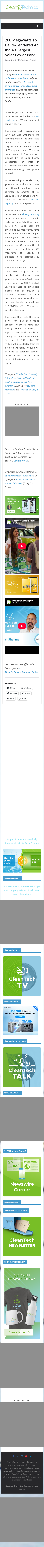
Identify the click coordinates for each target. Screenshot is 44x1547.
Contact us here (21, 460)
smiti (14, 60)
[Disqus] (22, 733)
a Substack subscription (24, 74)
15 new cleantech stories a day (19, 475)
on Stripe (23, 78)
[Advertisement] (22, 421)
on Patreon (10, 78)
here (20, 668)
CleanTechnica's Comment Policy (21, 672)
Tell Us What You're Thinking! (26, 60)
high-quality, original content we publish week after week (21, 86)
